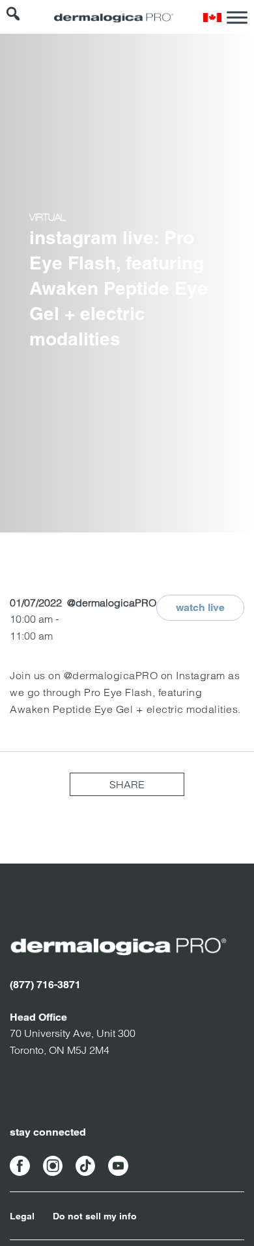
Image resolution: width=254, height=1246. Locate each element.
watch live (200, 607)
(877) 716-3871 (45, 984)
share (127, 784)
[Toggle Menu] (237, 17)
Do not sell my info (95, 1216)
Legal (22, 1216)
